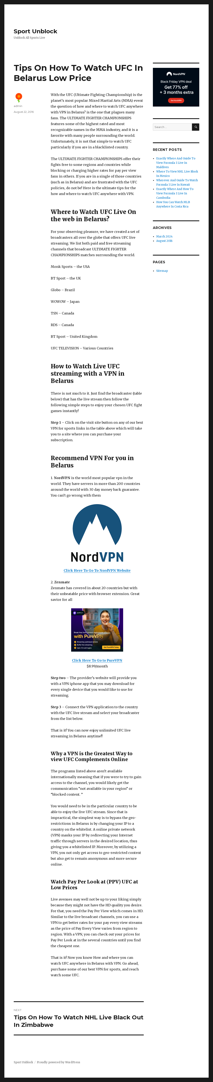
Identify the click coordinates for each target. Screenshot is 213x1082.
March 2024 (164, 236)
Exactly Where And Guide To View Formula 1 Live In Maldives (175, 163)
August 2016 (164, 241)
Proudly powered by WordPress (58, 1062)
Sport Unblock (35, 31)
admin (18, 106)
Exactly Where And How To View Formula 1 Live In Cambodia (174, 193)
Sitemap (162, 271)
